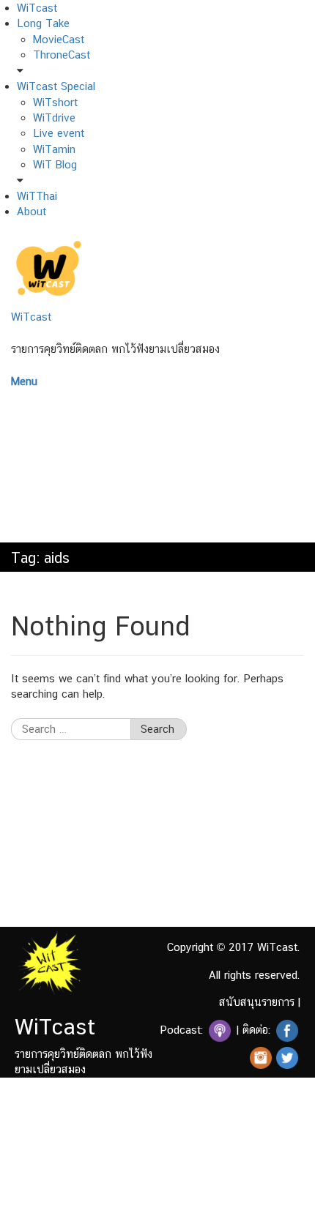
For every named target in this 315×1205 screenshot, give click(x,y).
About (31, 211)
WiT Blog (55, 164)
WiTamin (54, 149)
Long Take (43, 23)
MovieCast (58, 39)
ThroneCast (61, 54)
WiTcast (37, 7)
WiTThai (37, 196)
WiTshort (55, 102)
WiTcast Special (56, 86)
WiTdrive (54, 117)
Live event (58, 133)
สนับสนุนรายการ (256, 1002)
